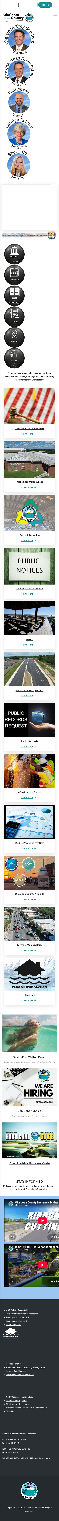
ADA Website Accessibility (17, 1310)
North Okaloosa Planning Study (19, 1397)
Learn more (27, 541)
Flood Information (14, 1364)
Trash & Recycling (29, 535)
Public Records (29, 741)
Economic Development (16, 1321)
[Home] (19, 16)
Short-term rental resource (18, 1404)
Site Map (10, 1411)
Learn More (27, 434)
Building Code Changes (16, 1371)
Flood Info (29, 995)
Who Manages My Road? (29, 690)
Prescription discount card (17, 1317)
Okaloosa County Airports (29, 894)
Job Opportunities (29, 1111)
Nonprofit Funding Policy (16, 1400)
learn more (27, 645)
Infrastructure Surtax (29, 792)
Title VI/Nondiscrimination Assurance (22, 1314)
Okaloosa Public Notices (29, 588)
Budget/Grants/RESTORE (29, 843)
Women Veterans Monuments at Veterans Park (26, 1408)
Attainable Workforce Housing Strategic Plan (25, 1367)
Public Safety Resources (29, 482)
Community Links (13, 1324)
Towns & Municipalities (30, 945)
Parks (29, 639)
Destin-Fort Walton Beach (29, 1057)
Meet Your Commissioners (29, 428)
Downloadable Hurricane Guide (29, 1163)
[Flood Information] (10, 1328)
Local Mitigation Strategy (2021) (20, 1375)
